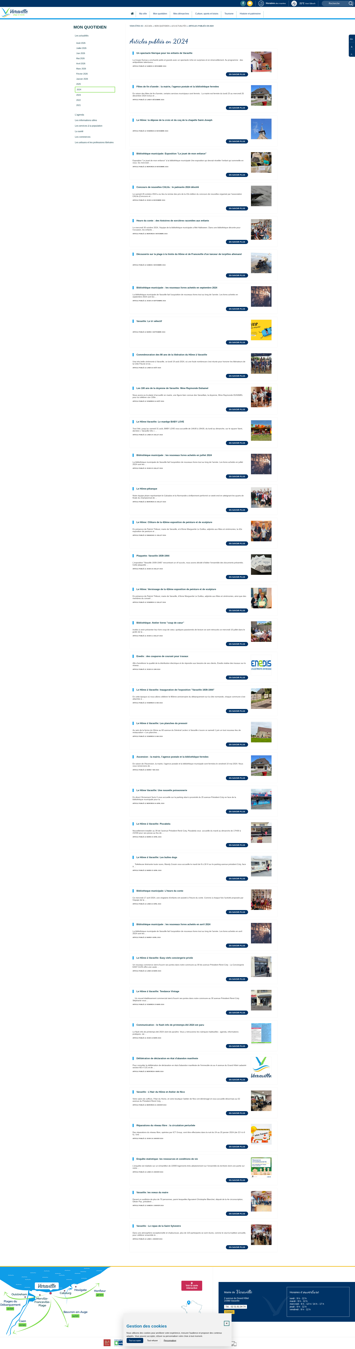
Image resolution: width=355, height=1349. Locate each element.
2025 (78, 84)
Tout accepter (135, 1340)
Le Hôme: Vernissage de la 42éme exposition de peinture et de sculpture (176, 589)
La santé (79, 131)
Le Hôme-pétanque (146, 488)
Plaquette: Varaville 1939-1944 (152, 555)
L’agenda (79, 114)
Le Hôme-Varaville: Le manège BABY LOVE (160, 421)
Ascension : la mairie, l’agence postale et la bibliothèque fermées (172, 757)
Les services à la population (88, 125)
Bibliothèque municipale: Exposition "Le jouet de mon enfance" (171, 153)
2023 (78, 95)
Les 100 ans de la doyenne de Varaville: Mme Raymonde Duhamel (172, 388)
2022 (78, 100)
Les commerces (82, 137)
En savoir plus (237, 74)
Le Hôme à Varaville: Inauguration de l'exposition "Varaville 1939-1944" (175, 689)
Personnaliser (170, 1340)
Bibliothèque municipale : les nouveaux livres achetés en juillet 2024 (174, 455)
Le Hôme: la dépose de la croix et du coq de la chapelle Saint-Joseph (174, 120)
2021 (78, 105)
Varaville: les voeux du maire (152, 1192)
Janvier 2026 (82, 79)
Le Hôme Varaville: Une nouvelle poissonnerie (161, 790)
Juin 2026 (80, 53)
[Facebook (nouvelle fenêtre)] (243, 3)
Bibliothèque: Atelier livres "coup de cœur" (160, 622)
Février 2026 (82, 74)
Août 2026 (80, 43)
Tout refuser (152, 1340)
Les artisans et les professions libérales (94, 142)
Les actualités (81, 35)
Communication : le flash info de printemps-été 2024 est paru (170, 1025)
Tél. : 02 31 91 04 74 (235, 1307)
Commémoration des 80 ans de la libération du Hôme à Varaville (171, 354)
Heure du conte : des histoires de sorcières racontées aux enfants (172, 220)
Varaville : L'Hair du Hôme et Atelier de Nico (160, 1092)
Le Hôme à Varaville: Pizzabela (153, 824)
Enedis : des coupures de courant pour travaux (162, 656)
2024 (79, 89)
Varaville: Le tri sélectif (149, 321)
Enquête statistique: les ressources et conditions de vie (167, 1159)
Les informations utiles (86, 120)
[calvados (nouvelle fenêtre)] (118, 1346)
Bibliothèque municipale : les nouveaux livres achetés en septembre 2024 (176, 287)
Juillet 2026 (81, 48)
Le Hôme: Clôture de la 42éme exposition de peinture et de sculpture (174, 522)
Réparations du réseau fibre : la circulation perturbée (165, 1125)
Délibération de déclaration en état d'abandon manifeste (167, 1058)
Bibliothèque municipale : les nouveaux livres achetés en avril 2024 (173, 924)
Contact (229, 1312)
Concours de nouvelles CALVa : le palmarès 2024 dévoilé (167, 187)
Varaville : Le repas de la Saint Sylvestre (158, 1226)
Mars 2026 (81, 69)
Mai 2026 (80, 58)
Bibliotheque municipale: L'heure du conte (159, 891)
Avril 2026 (80, 63)
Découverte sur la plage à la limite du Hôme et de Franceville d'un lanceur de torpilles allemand (189, 254)
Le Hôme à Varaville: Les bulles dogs (156, 857)
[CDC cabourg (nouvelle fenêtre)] (107, 1346)
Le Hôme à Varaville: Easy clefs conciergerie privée (164, 958)
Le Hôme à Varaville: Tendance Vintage (157, 991)
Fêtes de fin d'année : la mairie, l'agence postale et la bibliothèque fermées (177, 86)
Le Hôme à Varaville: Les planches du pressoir (161, 723)
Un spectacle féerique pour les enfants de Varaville (164, 53)
